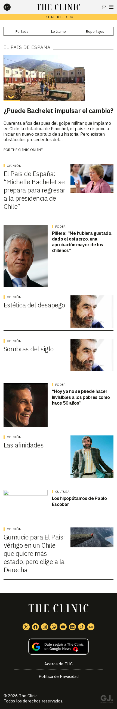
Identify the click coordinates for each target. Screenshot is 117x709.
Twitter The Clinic (26, 626)
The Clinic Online (27, 149)
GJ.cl (106, 700)
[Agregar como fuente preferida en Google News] (58, 647)
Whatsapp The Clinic (53, 626)
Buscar (104, 7)
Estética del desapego (34, 305)
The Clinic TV (63, 626)
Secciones (111, 7)
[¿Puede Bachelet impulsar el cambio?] (58, 78)
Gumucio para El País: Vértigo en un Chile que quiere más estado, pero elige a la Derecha (34, 553)
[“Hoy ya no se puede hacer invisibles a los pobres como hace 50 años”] (26, 405)
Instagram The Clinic (44, 626)
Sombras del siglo (29, 349)
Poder (60, 227)
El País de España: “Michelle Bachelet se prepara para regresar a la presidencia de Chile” (34, 190)
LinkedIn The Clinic (72, 626)
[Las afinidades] (91, 457)
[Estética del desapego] (91, 311)
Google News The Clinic (90, 626)
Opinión (14, 166)
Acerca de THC (58, 663)
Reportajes (95, 31)
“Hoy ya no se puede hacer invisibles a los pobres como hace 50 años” (81, 397)
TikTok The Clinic (81, 626)
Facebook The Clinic (35, 626)
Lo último (58, 31)
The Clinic (28, 695)
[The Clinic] (12, 7)
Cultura (62, 492)
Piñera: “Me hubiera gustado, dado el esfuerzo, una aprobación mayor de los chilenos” (82, 242)
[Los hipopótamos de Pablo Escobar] (26, 504)
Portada (22, 31)
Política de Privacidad (59, 676)
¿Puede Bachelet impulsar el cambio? (58, 110)
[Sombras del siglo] (91, 355)
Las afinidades (24, 445)
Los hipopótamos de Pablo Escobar (79, 501)
